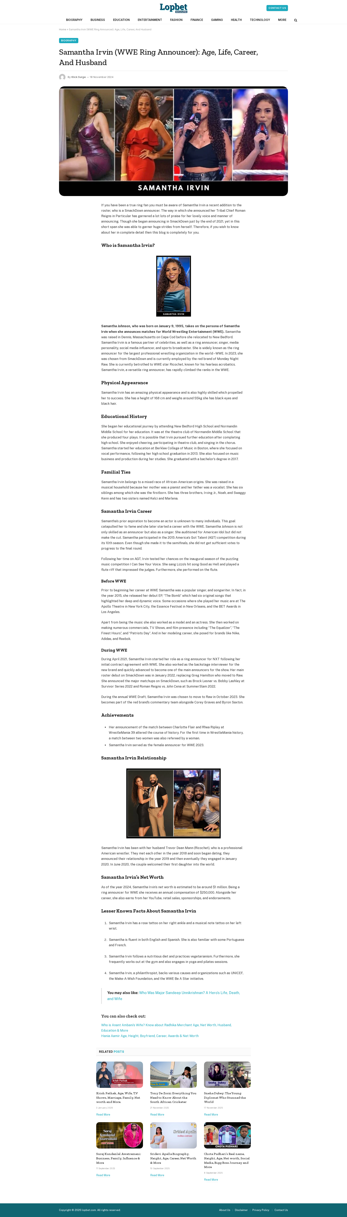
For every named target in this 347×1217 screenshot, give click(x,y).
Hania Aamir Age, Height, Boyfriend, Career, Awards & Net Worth (150, 1036)
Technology (260, 19)
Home (62, 29)
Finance (197, 19)
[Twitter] (64, 226)
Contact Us (277, 7)
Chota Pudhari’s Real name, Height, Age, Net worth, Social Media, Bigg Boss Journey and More (227, 1160)
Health (236, 19)
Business (98, 19)
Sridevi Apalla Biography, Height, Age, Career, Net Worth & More (173, 1158)
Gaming (217, 19)
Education (121, 19)
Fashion (176, 19)
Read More (103, 1114)
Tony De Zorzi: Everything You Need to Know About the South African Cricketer (173, 1097)
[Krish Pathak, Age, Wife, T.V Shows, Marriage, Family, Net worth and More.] (119, 1075)
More (282, 19)
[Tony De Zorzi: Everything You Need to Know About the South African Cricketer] (173, 1075)
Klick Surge (78, 77)
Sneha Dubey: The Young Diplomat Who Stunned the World (225, 1097)
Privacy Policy (261, 1210)
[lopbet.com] (173, 8)
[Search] (295, 20)
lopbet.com (89, 1210)
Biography (74, 19)
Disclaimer (241, 1210)
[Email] (64, 257)
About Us (224, 1210)
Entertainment (150, 19)
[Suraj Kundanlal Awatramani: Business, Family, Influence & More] (119, 1135)
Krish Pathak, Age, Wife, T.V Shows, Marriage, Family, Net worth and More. (118, 1097)
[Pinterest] (64, 246)
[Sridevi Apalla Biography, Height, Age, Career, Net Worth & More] (173, 1135)
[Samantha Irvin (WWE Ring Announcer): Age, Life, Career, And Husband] (173, 141)
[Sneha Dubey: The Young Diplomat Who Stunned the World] (227, 1075)
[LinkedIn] (64, 236)
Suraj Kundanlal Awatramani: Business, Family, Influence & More (118, 1158)
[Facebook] (64, 216)
